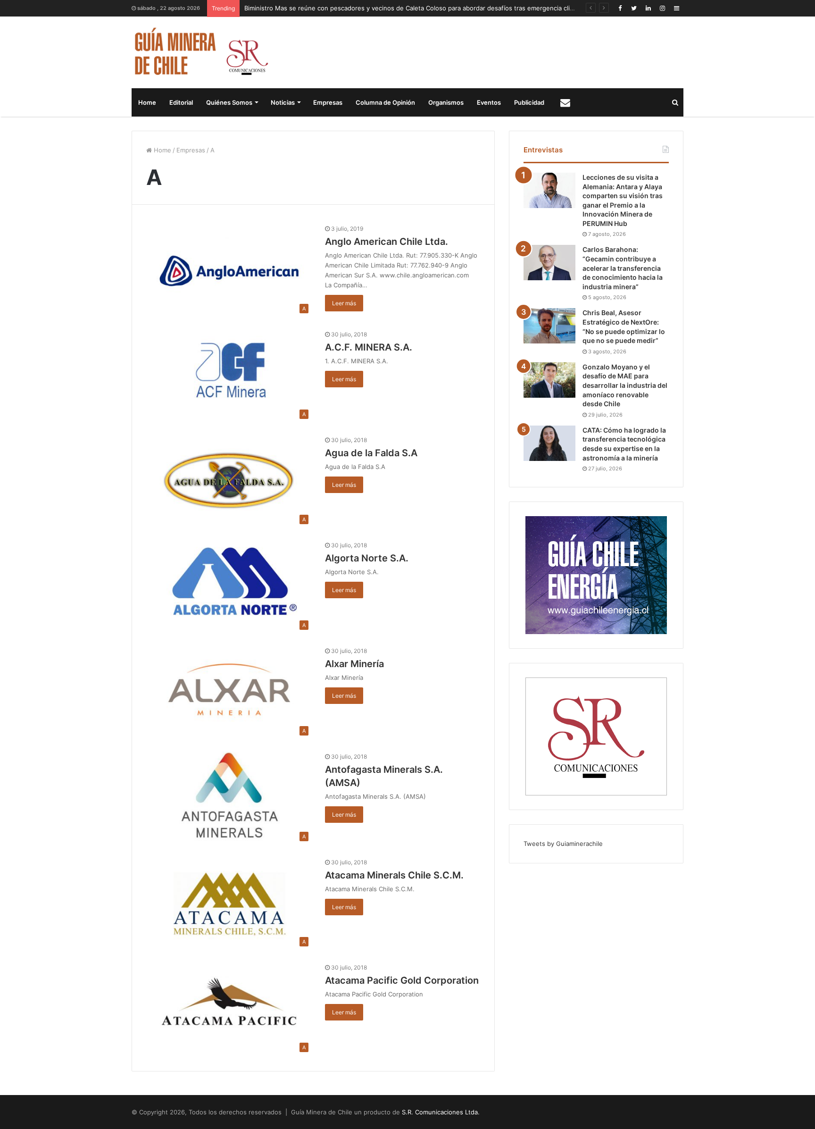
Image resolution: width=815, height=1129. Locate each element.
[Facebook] (620, 8)
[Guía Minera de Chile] (200, 52)
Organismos (446, 102)
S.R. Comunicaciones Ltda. (441, 1112)
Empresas (327, 102)
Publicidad (529, 102)
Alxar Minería (354, 663)
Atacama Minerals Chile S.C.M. (394, 875)
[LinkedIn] (648, 8)
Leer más (344, 303)
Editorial (181, 102)
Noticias (283, 102)
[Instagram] (662, 8)
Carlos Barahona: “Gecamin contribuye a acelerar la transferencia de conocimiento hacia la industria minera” (622, 267)
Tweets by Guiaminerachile (563, 843)
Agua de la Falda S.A (371, 453)
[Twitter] (634, 8)
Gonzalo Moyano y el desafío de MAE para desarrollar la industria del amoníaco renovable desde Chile (624, 385)
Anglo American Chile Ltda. (386, 241)
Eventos (489, 102)
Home (147, 102)
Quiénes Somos (229, 102)
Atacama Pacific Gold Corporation (402, 980)
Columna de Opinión (385, 102)
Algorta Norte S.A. (366, 558)
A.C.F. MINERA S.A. (368, 347)
